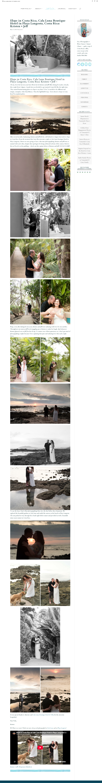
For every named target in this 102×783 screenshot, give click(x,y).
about (38, 8)
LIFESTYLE (84, 88)
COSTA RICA (84, 93)
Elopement (20, 29)
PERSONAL (84, 97)
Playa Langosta (62, 728)
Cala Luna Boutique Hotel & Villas (43, 715)
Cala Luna (50, 728)
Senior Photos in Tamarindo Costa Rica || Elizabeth (84, 141)
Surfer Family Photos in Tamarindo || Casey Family (84, 160)
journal (62, 8)
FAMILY (84, 79)
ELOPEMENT (84, 84)
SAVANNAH (84, 102)
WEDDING (84, 75)
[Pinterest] (94, 2)
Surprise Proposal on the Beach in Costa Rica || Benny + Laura (84, 151)
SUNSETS (84, 107)
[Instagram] (97, 2)
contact (73, 8)
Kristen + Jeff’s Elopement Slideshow (21, 767)
